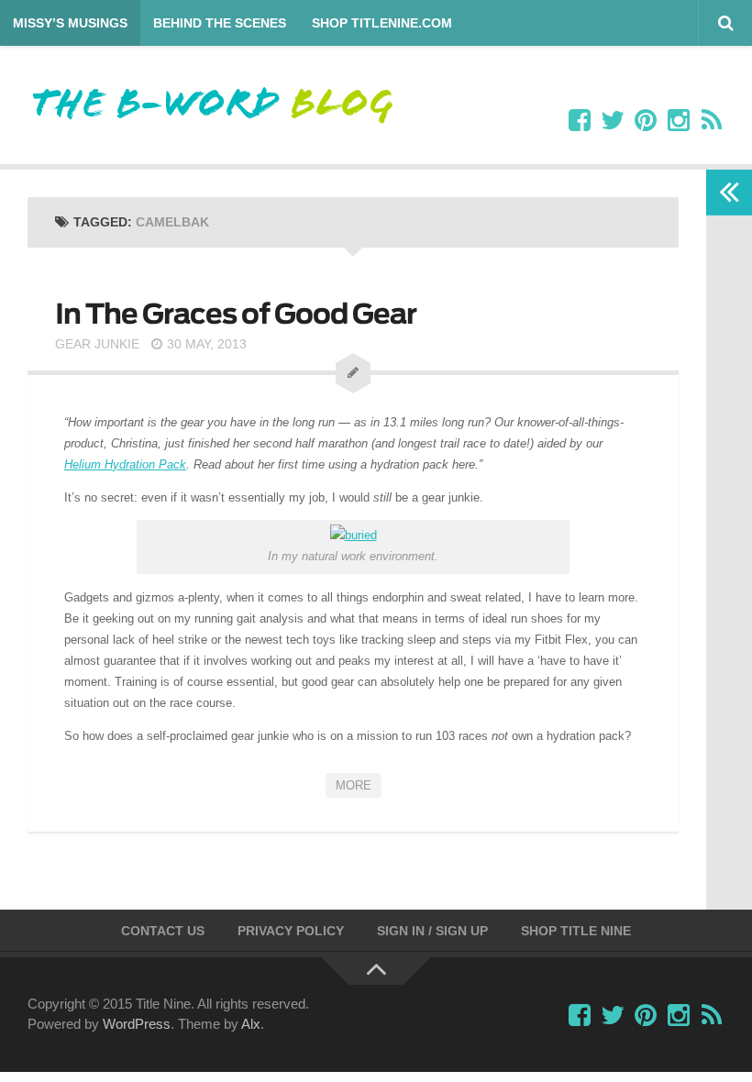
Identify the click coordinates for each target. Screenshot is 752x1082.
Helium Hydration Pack (125, 464)
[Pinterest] (645, 121)
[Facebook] (579, 121)
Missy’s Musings (70, 23)
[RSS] (711, 121)
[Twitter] (612, 121)
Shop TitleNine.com (382, 23)
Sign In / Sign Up (432, 930)
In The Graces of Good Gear (235, 313)
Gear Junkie (97, 344)
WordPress (137, 1024)
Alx (250, 1024)
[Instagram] (678, 121)
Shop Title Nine (576, 930)
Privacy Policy (291, 930)
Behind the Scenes (219, 23)
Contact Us (163, 930)
